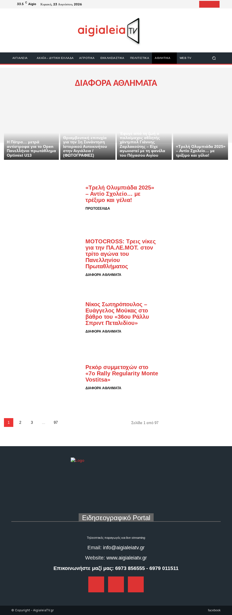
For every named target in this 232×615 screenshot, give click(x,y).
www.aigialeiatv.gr (126, 558)
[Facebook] (202, 4)
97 (56, 422)
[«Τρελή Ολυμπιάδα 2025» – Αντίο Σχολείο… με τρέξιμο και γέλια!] (200, 127)
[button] (214, 57)
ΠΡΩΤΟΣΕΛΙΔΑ (97, 208)
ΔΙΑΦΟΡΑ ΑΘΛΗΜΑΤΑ (103, 275)
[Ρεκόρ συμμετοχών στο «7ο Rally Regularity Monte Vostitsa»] (42, 377)
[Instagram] (209, 4)
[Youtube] (216, 4)
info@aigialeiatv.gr (124, 547)
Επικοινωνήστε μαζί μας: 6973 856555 (99, 568)
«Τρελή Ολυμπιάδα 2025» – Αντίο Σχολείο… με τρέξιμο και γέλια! (119, 193)
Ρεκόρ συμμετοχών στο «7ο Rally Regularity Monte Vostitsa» (121, 373)
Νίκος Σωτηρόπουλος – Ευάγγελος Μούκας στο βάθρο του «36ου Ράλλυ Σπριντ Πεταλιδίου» (117, 313)
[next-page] (67, 422)
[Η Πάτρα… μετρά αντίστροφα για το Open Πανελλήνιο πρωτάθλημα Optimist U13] (31, 127)
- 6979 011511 (162, 568)
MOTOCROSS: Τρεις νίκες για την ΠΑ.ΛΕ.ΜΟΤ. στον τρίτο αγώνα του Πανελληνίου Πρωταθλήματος (120, 253)
